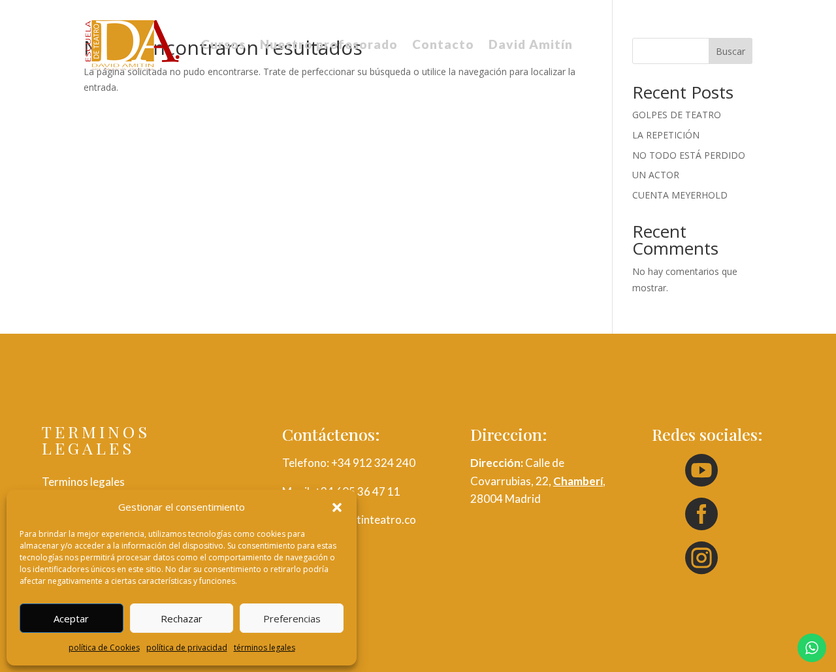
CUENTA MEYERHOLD (680, 195)
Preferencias (292, 618)
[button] (337, 507)
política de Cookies (104, 647)
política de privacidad (186, 647)
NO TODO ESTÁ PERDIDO (688, 155)
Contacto (443, 44)
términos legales (264, 647)
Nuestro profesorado (329, 44)
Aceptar (71, 618)
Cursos (223, 44)
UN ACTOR (655, 174)
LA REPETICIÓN (665, 135)
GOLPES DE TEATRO (676, 114)
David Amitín (531, 44)
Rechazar (181, 618)
